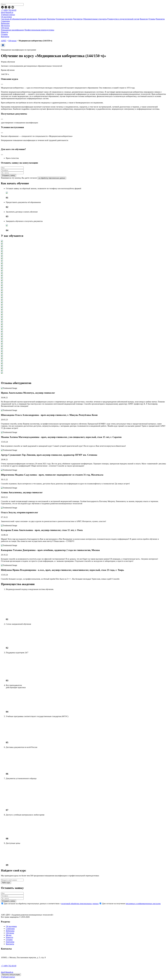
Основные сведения (64, 19)
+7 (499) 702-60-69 (8, 10)
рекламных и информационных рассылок (143, 904)
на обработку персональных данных (51, 178)
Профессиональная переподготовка (39, 30)
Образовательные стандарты (95, 19)
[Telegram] (6, 8)
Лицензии (42, 19)
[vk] (2, 8)
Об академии (11, 926)
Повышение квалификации (12, 30)
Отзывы (151, 19)
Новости (9, 937)
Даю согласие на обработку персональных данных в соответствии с (51, 904)
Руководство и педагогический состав (123, 19)
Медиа (8, 935)
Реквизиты (160, 19)
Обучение (12, 41)
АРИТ (3, 41)
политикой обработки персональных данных (80, 904)
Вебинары (10, 931)
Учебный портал (8, 15)
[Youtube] (12, 8)
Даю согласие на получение (131, 904)
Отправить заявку (8, 175)
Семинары (10, 929)
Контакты (10, 944)
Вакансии (144, 19)
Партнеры (51, 19)
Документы (78, 19)
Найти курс (6, 883)
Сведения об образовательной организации (19, 19)
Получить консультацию (11, 974)
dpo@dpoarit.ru (7, 12)
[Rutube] (9, 8)
